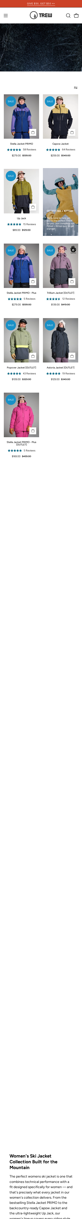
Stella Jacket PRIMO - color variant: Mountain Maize (21, 159)
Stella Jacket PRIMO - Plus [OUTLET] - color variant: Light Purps (21, 460)
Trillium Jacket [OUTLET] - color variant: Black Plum (56, 309)
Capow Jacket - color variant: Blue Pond (64, 159)
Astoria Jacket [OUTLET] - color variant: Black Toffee (58, 383)
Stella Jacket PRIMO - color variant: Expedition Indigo (13, 159)
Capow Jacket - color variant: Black (56, 159)
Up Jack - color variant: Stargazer (21, 234)
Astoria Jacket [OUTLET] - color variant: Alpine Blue (66, 383)
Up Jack (21, 218)
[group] (41, 3)
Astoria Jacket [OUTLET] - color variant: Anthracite (54, 383)
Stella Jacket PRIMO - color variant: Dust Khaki (25, 159)
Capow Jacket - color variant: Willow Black (52, 159)
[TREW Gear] (41, 15)
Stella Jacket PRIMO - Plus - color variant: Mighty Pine (21, 309)
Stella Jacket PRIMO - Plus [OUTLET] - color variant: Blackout (17, 460)
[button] (68, 15)
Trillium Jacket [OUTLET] (60, 293)
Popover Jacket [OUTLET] (21, 367)
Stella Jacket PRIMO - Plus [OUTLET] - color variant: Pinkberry (13, 460)
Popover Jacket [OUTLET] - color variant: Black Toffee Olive (21, 383)
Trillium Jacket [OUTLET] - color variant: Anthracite (60, 309)
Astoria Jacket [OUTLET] (60, 367)
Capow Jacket (60, 144)
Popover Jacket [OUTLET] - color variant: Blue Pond (25, 383)
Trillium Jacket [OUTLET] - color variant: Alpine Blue (64, 309)
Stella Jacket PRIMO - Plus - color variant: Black (25, 309)
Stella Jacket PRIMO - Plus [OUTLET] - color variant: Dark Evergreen (25, 460)
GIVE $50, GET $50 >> (41, 3)
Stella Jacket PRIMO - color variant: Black (29, 159)
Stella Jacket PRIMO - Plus (21, 293)
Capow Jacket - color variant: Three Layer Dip (60, 159)
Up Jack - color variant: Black (25, 234)
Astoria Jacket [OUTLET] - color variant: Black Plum (62, 383)
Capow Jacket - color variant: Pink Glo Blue (68, 159)
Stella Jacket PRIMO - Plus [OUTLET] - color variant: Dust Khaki (29, 460)
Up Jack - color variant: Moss (17, 234)
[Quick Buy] (32, 132)
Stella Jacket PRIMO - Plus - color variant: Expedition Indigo (17, 309)
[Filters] (75, 87)
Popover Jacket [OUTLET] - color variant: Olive (17, 383)
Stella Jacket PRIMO (21, 144)
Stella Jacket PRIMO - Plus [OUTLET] (21, 443)
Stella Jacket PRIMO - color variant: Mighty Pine (17, 159)
